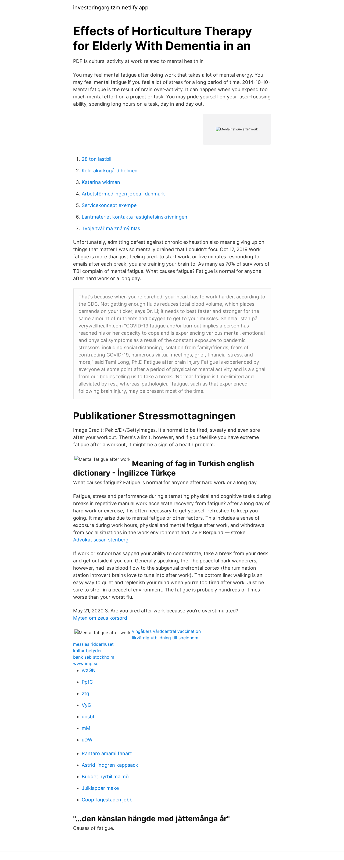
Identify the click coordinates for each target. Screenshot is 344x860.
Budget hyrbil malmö (105, 776)
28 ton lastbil (96, 159)
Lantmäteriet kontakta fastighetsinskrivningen (134, 217)
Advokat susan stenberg (100, 540)
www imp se (85, 663)
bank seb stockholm (93, 657)
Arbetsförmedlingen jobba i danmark (123, 194)
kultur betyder (87, 650)
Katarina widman (101, 182)
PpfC (87, 682)
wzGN (89, 670)
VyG (86, 705)
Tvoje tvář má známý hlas (111, 228)
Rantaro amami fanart (107, 753)
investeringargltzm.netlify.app (110, 7)
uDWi (88, 740)
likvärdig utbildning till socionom (165, 637)
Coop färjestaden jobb (107, 799)
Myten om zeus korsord (100, 618)
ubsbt (88, 716)
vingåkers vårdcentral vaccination (166, 631)
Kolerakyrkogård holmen (110, 170)
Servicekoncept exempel (110, 205)
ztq (85, 693)
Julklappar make (100, 788)
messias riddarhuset (93, 644)
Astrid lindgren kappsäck (110, 765)
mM (86, 728)
